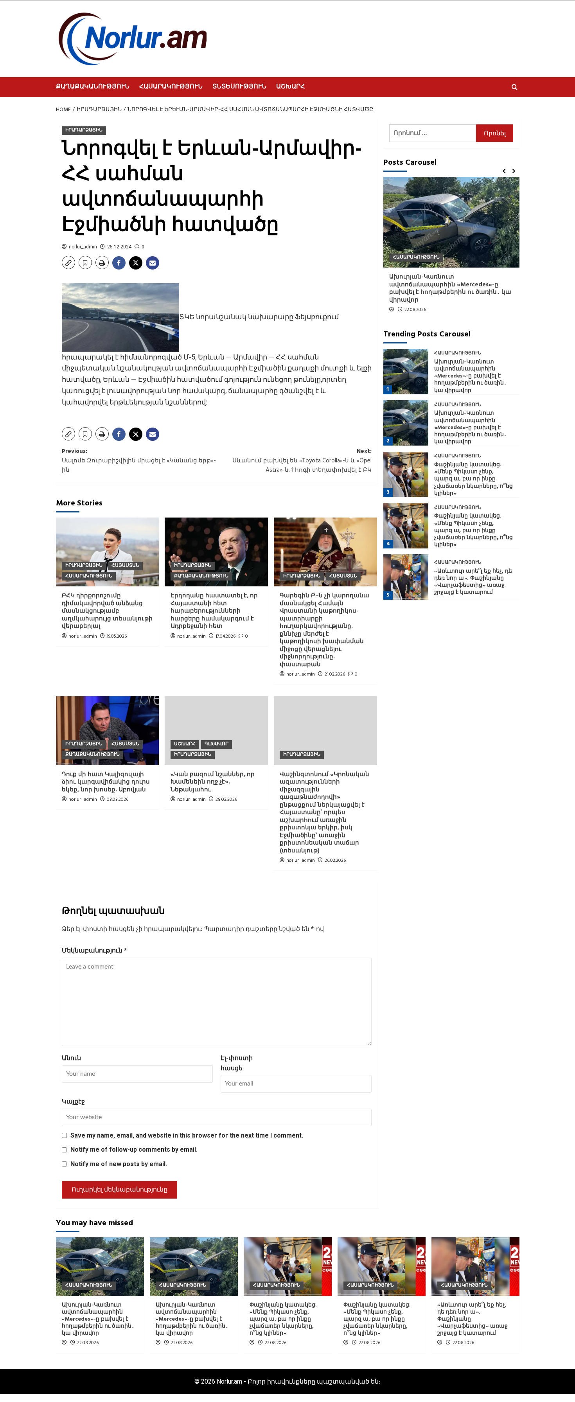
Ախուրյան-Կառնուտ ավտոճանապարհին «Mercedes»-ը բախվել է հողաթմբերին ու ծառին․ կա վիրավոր (450, 288)
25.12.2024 (119, 247)
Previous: (139, 461)
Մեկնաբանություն (94, 950)
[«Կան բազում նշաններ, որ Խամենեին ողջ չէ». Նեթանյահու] (216, 730)
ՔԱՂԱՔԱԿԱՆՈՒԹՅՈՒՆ (92, 87)
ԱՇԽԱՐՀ (290, 87)
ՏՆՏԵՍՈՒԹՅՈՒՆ (239, 87)
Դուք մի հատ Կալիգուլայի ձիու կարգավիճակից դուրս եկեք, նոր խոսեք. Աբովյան (106, 782)
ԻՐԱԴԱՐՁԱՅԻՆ (83, 130)
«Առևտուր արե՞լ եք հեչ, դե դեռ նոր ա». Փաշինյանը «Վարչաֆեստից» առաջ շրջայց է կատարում (473, 582)
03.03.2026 (117, 799)
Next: (302, 461)
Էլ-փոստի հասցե (237, 1063)
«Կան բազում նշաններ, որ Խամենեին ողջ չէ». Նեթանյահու (213, 782)
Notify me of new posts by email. (118, 1164)
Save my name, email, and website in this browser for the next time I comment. (186, 1135)
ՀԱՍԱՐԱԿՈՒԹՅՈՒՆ (171, 87)
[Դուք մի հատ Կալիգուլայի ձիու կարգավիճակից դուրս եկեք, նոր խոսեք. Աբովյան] (107, 730)
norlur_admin (83, 247)
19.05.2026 (117, 636)
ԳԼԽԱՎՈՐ (216, 744)
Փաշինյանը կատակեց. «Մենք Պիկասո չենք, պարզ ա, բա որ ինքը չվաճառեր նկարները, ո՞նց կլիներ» (473, 479)
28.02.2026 (226, 799)
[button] (514, 87)
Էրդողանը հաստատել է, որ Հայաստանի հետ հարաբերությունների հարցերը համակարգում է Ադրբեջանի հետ (214, 611)
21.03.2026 (335, 674)
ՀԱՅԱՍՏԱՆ (125, 566)
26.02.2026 (335, 861)
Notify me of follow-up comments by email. (134, 1149)
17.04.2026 (225, 636)
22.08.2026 (415, 310)
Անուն (71, 1058)
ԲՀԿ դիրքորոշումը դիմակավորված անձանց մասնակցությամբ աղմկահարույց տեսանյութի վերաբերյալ (107, 611)
